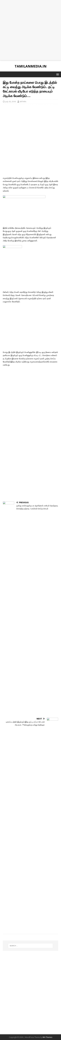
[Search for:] (30, 945)
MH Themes (47, 1037)
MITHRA (23, 101)
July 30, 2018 (10, 101)
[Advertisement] (30, 30)
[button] (57, 74)
